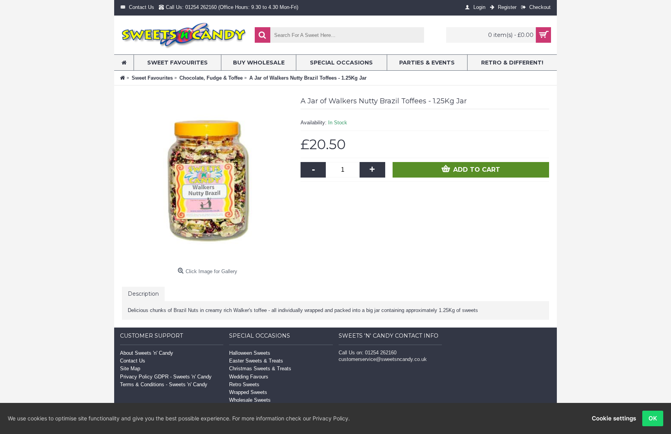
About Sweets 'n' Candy (146, 353)
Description (143, 293)
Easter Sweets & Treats (256, 361)
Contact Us (132, 361)
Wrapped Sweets (248, 392)
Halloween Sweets (249, 353)
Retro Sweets (244, 384)
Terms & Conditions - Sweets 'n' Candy (163, 384)
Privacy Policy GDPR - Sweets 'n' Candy (166, 377)
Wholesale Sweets (250, 400)
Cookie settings (614, 418)
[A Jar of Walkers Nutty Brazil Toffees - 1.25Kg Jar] (207, 178)
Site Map (130, 368)
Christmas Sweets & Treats (260, 368)
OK (652, 418)
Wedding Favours (248, 377)
